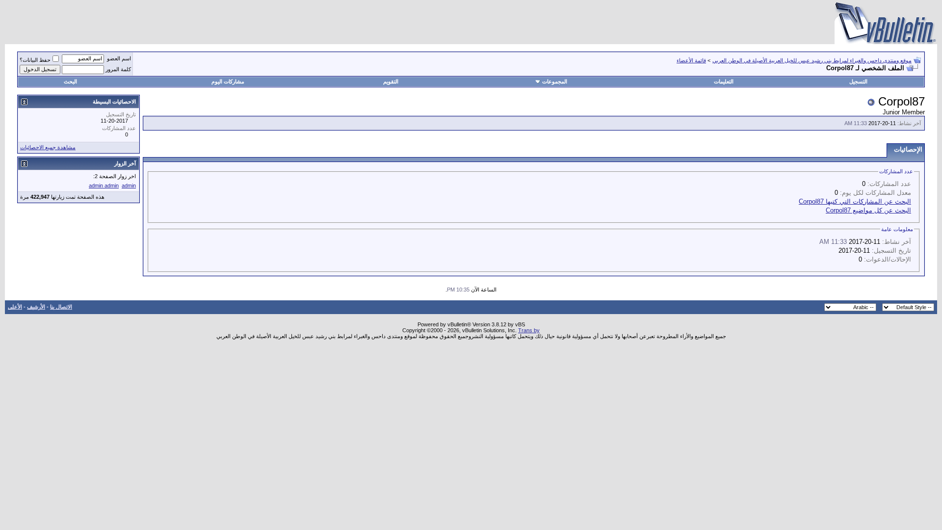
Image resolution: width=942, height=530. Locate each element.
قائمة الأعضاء (691, 60)
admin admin (104, 185)
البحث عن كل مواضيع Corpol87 (868, 210)
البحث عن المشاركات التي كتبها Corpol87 (855, 201)
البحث (70, 81)
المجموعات (554, 81)
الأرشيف (36, 307)
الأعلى (15, 307)
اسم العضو (119, 58)
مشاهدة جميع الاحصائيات (48, 147)
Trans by (529, 330)
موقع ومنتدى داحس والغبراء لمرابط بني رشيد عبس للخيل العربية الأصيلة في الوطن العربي (812, 60)
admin (129, 185)
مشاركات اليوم (227, 81)
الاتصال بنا (61, 307)
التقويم (390, 81)
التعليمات (723, 81)
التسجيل (858, 81)
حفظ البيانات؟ (35, 60)
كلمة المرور (118, 69)
